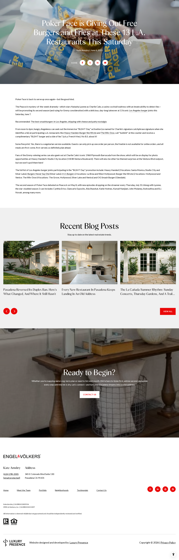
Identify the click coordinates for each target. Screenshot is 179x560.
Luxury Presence (79, 542)
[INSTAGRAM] (150, 489)
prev (6, 311)
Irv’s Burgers (68, 173)
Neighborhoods (62, 490)
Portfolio (43, 490)
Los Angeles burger (138, 110)
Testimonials (82, 490)
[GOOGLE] (173, 489)
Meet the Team (23, 490)
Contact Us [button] (89, 394)
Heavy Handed (71, 132)
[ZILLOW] (165, 489)
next (14, 311)
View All (167, 311)
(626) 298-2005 (11, 474)
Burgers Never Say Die (38, 173)
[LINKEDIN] (158, 489)
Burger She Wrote (87, 132)
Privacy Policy (168, 542)
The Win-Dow (107, 132)
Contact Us (101, 490)
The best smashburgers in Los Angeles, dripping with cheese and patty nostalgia (69, 121)
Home (6, 490)
